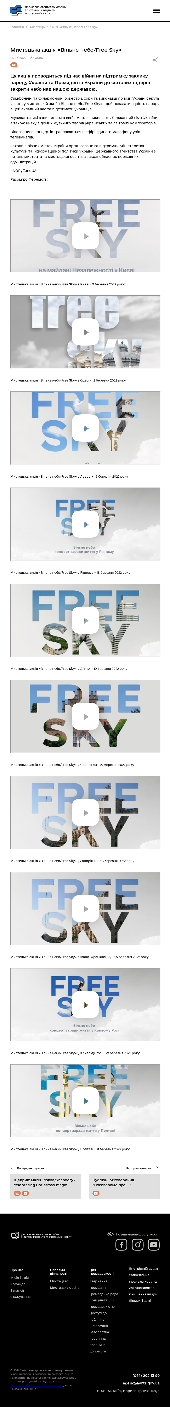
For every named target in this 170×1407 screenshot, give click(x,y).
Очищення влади (143, 1294)
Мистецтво (59, 1281)
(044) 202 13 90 (146, 1375)
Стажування (20, 1296)
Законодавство (142, 1288)
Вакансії (17, 1290)
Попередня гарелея (30, 1168)
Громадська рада (104, 1294)
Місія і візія (19, 1277)
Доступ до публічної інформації (99, 1319)
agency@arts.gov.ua (141, 1383)
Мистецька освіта (65, 1287)
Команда (17, 1284)
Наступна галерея (139, 1168)
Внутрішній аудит (143, 1268)
